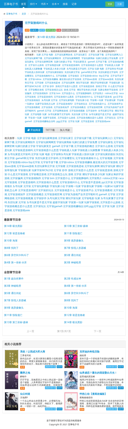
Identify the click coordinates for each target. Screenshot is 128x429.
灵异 (24, 13)
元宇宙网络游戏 (60, 110)
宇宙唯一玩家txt (104, 186)
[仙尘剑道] (12, 401)
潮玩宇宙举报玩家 (99, 82)
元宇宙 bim (54, 93)
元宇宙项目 (73, 75)
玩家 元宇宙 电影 (45, 54)
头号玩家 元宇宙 (50, 100)
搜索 (65, 4)
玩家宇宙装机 (49, 117)
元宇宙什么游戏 (36, 65)
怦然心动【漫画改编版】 (93, 393)
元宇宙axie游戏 (106, 79)
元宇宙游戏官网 (95, 107)
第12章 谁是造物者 (14, 233)
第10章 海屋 (10, 240)
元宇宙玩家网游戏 (63, 54)
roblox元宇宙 (111, 93)
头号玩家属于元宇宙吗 (59, 114)
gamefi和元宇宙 (89, 72)
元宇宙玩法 (110, 117)
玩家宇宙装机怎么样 (45, 103)
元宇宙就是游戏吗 (71, 65)
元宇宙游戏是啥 (52, 82)
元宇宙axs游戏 (90, 79)
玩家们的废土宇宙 (63, 61)
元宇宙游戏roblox (89, 75)
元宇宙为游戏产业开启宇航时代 (80, 194)
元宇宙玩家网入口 (114, 54)
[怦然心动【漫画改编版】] (71, 401)
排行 (33, 4)
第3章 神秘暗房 (72, 262)
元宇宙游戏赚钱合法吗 (44, 121)
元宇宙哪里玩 (67, 158)
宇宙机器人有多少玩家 (54, 68)
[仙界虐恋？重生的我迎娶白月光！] (71, 380)
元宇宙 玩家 (74, 121)
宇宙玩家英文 (79, 61)
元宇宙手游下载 (49, 162)
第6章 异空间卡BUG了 (16, 255)
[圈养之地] (12, 380)
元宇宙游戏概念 (78, 107)
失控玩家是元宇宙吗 (108, 72)
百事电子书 (11, 4)
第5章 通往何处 (72, 255)
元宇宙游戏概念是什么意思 (90, 117)
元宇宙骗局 (16, 178)
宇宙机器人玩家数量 (89, 150)
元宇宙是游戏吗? (64, 103)
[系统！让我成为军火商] (12, 359)
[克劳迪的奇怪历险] (71, 359)
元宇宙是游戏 (87, 121)
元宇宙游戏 (46, 107)
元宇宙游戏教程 (32, 107)
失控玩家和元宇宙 (44, 166)
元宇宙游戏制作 (40, 93)
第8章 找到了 (11, 248)
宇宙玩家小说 (82, 100)
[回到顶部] (123, 383)
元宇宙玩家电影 (66, 100)
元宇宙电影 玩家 (38, 114)
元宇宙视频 (61, 75)
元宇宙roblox (34, 79)
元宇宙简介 (98, 93)
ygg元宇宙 (61, 121)
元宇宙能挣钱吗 (83, 93)
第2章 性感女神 (72, 278)
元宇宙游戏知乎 (61, 107)
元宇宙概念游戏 (36, 89)
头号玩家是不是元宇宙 (100, 114)
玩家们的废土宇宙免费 (107, 58)
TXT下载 (50, 130)
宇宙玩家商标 (88, 58)
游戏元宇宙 (101, 86)
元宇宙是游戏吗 (45, 96)
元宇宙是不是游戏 (103, 96)
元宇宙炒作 (91, 110)
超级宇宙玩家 (60, 202)
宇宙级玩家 (114, 82)
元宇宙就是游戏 (86, 86)
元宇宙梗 (39, 82)
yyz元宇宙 (118, 96)
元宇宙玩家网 (68, 82)
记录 (74, 4)
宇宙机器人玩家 (112, 65)
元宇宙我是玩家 (53, 65)
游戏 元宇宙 (70, 89)
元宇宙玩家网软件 (52, 58)
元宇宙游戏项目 (32, 100)
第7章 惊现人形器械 (75, 248)
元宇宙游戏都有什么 (44, 75)
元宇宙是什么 (68, 93)
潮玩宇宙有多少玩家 (87, 89)
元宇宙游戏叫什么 (36, 23)
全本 (54, 4)
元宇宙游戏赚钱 (50, 79)
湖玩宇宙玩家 (82, 82)
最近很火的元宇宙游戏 (70, 79)
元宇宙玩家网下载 (33, 58)
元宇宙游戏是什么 (97, 103)
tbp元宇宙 (104, 75)
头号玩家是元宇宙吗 (76, 68)
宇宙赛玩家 (110, 100)
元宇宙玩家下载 (96, 54)
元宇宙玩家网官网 (44, 61)
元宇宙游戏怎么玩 (54, 89)
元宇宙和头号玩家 (114, 68)
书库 (44, 4)
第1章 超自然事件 (14, 278)
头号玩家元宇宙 (105, 110)
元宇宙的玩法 (80, 103)
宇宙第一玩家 (35, 117)
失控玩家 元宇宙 (79, 114)
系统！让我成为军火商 (32, 351)
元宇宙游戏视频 (77, 110)
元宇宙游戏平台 (115, 103)
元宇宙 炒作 (48, 86)
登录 (110, 4)
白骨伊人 (34, 30)
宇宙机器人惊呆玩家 (34, 72)
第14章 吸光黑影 (46, 37)
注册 (119, 4)
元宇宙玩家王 (80, 54)
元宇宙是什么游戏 (66, 117)
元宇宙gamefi (54, 206)
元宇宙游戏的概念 (84, 146)
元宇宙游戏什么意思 (64, 96)
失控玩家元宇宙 (72, 72)
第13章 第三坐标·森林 (76, 226)
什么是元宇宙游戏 (18, 174)
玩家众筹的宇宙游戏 (108, 89)
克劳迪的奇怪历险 (90, 351)
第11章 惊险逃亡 (73, 233)
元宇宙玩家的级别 (54, 72)
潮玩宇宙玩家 (73, 198)
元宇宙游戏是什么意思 (92, 65)
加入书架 (65, 130)
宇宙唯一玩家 (96, 100)
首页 (23, 4)
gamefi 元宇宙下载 (97, 61)
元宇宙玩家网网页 (71, 58)
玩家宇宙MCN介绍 (42, 170)
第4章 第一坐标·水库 (15, 262)
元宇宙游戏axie (102, 121)
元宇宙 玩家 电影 (96, 68)
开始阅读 (35, 130)
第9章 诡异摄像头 (74, 240)
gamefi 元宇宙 (44, 110)
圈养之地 (25, 372)
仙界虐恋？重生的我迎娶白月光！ (98, 372)
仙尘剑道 (25, 393)
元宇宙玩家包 (105, 142)
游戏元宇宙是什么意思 (66, 86)
